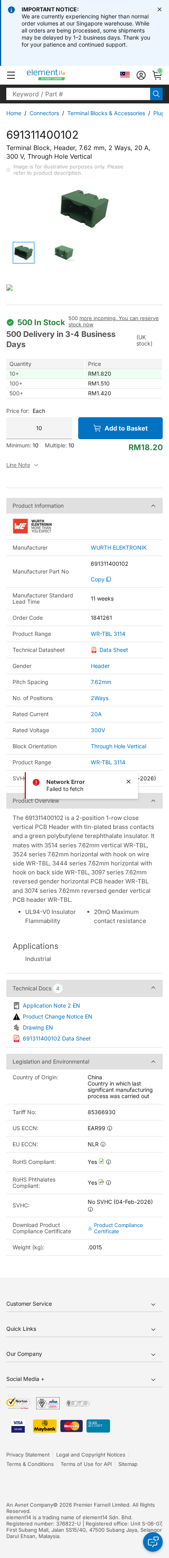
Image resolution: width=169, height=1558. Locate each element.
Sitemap (128, 1464)
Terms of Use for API (86, 1464)
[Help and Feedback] (153, 1542)
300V (98, 730)
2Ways (99, 698)
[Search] (156, 94)
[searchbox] (78, 94)
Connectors (44, 113)
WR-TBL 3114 (108, 634)
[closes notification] (159, 9)
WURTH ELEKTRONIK (119, 548)
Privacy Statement (28, 1454)
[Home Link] (60, 75)
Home (13, 113)
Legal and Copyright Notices (90, 1454)
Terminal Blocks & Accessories (106, 113)
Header (100, 665)
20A (96, 714)
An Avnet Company (29, 1505)
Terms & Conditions (30, 1464)
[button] (11, 75)
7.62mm (101, 682)
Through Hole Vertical (118, 746)
